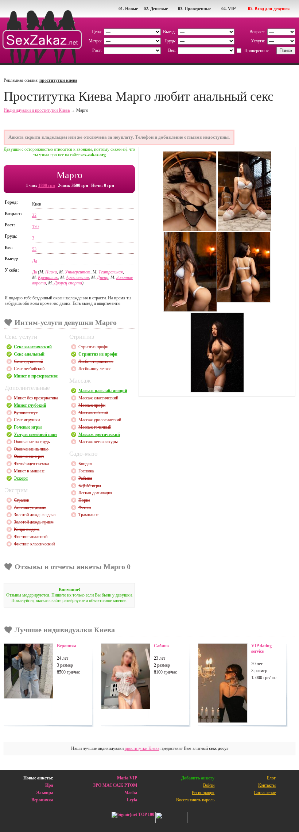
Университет (77, 272)
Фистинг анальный (30, 536)
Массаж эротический (99, 434)
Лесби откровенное (95, 361)
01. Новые (128, 8)
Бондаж (85, 463)
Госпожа (86, 470)
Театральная (110, 272)
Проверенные (256, 50)
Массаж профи (91, 405)
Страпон (21, 500)
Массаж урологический (99, 419)
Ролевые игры (28, 427)
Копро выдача (26, 529)
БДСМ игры (89, 485)
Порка (84, 500)
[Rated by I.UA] (171, 818)
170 (35, 226)
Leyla (132, 799)
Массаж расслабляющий (102, 390)
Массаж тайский (93, 412)
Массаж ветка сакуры (98, 441)
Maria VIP (127, 778)
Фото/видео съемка (31, 463)
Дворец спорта (68, 282)
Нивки (51, 272)
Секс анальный (29, 354)
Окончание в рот (29, 456)
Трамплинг (88, 514)
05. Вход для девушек (269, 8)
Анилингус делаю (30, 507)
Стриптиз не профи (97, 354)
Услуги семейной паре (35, 434)
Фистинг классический (34, 544)
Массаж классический (98, 397)
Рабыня (85, 478)
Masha (130, 792)
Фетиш (84, 507)
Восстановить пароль (195, 799)
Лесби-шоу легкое (94, 368)
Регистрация (203, 792)
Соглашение (265, 792)
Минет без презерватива (36, 397)
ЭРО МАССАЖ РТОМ (115, 785)
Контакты (267, 785)
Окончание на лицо (31, 449)
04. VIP (228, 8)
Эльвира (44, 792)
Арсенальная (77, 277)
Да (34, 260)
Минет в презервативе (36, 376)
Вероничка (42, 799)
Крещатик (48, 277)
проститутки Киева (142, 748)
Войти (208, 785)
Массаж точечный (94, 427)
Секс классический (33, 346)
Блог (271, 778)
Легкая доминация (95, 492)
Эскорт (21, 478)
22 (34, 215)
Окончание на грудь (32, 441)
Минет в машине (29, 470)
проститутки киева (58, 80)
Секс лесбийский (29, 368)
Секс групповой (28, 361)
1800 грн (46, 185)
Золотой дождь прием (34, 522)
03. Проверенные (194, 8)
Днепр (102, 277)
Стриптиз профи (93, 346)
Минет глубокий (30, 405)
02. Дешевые (156, 8)
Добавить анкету (197, 778)
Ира (49, 785)
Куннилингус (26, 412)
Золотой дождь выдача (34, 514)
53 (34, 249)
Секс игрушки (27, 419)
